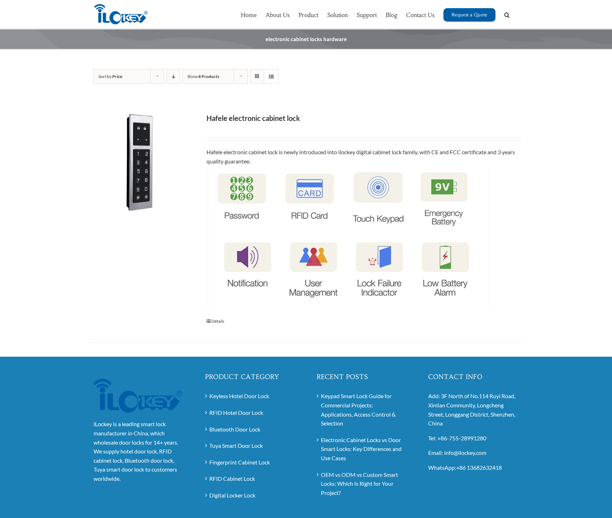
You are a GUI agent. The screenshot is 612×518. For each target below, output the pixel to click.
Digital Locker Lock (232, 495)
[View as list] (271, 76)
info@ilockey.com (465, 452)
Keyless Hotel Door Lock (239, 395)
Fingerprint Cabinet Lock (239, 462)
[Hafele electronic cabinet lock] (139, 162)
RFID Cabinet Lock (232, 478)
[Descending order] (173, 76)
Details (217, 321)
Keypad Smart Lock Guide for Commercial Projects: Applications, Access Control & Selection (358, 409)
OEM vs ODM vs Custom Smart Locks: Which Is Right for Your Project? (359, 483)
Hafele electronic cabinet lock (253, 118)
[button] (507, 14)
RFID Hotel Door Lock (236, 412)
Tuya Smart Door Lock (236, 445)
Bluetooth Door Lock (234, 429)
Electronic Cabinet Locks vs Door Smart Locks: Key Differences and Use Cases (361, 448)
